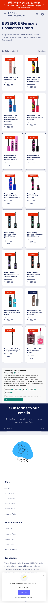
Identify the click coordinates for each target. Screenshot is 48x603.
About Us (8, 529)
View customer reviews (14, 400)
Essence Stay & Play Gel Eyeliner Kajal (12, 349)
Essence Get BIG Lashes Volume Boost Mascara (34, 79)
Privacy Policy (9, 504)
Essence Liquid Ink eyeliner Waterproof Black (12, 312)
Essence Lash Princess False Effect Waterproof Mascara (11, 235)
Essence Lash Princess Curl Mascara (32, 196)
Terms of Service (11, 549)
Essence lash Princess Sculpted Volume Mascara (11, 274)
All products (9, 493)
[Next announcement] (43, 4)
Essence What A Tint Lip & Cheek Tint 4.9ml (35, 350)
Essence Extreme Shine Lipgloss (11, 78)
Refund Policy (9, 509)
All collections (9, 498)
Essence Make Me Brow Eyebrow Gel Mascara (34, 312)
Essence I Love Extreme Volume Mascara (33, 157)
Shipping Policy (10, 514)
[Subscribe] (40, 428)
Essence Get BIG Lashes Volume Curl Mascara (35, 117)
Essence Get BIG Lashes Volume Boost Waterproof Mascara (11, 118)
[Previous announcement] (4, 4)
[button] (4, 14)
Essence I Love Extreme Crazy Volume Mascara (10, 157)
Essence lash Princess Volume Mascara (33, 274)
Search (7, 488)
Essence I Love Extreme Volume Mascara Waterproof (12, 196)
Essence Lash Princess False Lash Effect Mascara (35, 234)
